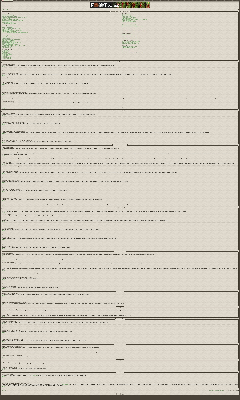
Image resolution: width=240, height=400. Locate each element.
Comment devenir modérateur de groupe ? (128, 18)
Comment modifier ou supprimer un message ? (9, 36)
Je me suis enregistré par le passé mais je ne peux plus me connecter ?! (13, 20)
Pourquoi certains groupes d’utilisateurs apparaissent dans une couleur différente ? (134, 19)
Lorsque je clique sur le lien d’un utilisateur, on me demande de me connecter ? (15, 32)
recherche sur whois (65, 384)
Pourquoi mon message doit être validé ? (8, 46)
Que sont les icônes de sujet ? (6, 58)
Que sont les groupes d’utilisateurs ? (127, 16)
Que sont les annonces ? (6, 55)
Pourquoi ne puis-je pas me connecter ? (8, 14)
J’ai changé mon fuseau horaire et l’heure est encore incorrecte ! (12, 28)
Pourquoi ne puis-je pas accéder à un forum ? (9, 41)
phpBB (117, 392)
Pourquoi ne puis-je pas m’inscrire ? (7, 22)
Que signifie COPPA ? (5, 21)
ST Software (122, 393)
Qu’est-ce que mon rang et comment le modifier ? (9, 31)
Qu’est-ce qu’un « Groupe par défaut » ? (128, 20)
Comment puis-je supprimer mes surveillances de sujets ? (131, 43)
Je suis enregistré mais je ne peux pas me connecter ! (10, 19)
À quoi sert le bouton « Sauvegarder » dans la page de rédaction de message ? (14, 45)
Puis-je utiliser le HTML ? (6, 51)
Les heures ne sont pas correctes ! (7, 27)
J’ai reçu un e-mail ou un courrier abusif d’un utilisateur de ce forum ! (132, 26)
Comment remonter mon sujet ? (7, 47)
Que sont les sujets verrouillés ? (7, 57)
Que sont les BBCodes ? (6, 50)
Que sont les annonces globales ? (7, 54)
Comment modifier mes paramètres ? (7, 26)
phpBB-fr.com (122, 394)
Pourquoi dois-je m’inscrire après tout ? (8, 15)
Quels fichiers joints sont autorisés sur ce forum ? (129, 46)
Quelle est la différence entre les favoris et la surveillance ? (131, 41)
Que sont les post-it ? (5, 56)
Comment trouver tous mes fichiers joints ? (128, 47)
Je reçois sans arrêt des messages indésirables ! (129, 25)
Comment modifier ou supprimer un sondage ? (9, 40)
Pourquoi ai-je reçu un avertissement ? (8, 43)
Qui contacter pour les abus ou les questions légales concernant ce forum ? (133, 52)
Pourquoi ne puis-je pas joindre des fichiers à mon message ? (11, 42)
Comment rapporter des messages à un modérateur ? (10, 44)
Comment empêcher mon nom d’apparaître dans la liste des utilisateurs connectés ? (14, 17)
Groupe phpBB (35, 375)
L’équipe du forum (211, 390)
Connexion (10, 0)
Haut (4, 66)
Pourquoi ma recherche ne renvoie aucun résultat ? (130, 35)
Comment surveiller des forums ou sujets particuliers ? (130, 42)
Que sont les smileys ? (5, 52)
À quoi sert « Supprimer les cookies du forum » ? (9, 23)
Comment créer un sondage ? (6, 38)
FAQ (3, 0)
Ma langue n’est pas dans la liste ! (7, 29)
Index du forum (5, 9)
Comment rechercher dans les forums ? (128, 34)
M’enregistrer (6, 0)
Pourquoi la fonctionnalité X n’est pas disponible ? (129, 51)
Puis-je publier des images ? (6, 53)
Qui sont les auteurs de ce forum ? (127, 50)
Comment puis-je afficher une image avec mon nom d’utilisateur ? (12, 30)
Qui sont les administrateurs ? (126, 14)
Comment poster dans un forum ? (7, 35)
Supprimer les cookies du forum (219, 390)
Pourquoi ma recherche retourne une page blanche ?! (130, 36)
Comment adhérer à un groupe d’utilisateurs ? (129, 17)
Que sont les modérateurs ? (126, 15)
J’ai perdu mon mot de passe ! (6, 18)
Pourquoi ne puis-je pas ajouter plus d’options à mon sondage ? (11, 39)
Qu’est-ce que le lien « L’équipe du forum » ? (129, 21)
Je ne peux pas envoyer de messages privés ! (129, 24)
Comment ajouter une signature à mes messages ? (10, 37)
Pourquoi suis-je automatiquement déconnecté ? (9, 16)
